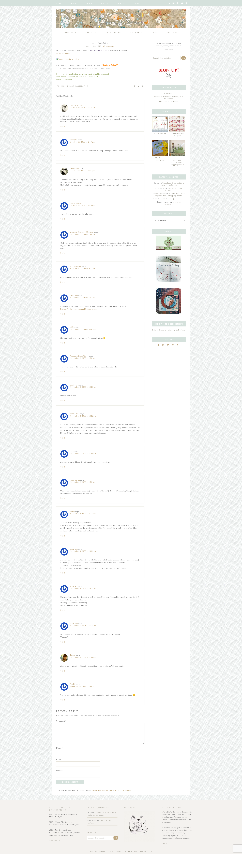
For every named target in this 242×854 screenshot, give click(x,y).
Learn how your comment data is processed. (112, 790)
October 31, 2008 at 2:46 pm (82, 142)
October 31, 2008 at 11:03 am (82, 107)
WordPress (138, 851)
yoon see (74, 549)
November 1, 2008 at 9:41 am (82, 269)
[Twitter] (183, 3)
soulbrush (74, 385)
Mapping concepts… (175, 199)
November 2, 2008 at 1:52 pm (83, 482)
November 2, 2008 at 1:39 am (83, 358)
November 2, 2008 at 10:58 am (83, 387)
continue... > (54, 840)
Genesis (148, 851)
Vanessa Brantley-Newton (81, 232)
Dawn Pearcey (159, 193)
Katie (72, 512)
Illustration (81, 86)
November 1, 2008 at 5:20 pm (83, 329)
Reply (62, 126)
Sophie (73, 684)
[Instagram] (174, 3)
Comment (61, 721)
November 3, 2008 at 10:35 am (83, 588)
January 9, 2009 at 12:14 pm (82, 686)
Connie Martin (76, 105)
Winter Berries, (160, 133)
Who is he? (169, 93)
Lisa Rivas (74, 169)
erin (72, 451)
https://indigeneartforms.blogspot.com (78, 309)
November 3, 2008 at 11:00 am (83, 626)
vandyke (73, 140)
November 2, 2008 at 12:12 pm (83, 416)
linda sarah (75, 480)
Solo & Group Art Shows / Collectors (168, 330)
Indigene (74, 295)
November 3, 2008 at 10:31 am (83, 551)
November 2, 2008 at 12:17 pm (83, 453)
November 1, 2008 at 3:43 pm (83, 298)
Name (59, 748)
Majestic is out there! (168, 102)
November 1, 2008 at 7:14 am (82, 234)
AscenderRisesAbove (79, 356)
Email (59, 759)
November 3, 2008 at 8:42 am (83, 514)
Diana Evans (75, 203)
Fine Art (70, 86)
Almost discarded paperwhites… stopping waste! (170, 194)
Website (60, 770)
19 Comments (109, 46)
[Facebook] (187, 3)
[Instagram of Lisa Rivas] (168, 313)
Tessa (72, 655)
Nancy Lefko (75, 267)
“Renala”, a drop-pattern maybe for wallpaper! (168, 97)
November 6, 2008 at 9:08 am (83, 657)
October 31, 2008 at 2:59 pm (82, 171)
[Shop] (170, 3)
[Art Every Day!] (168, 281)
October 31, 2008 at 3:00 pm (82, 205)
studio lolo (75, 414)
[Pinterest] (178, 3)
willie (72, 327)
